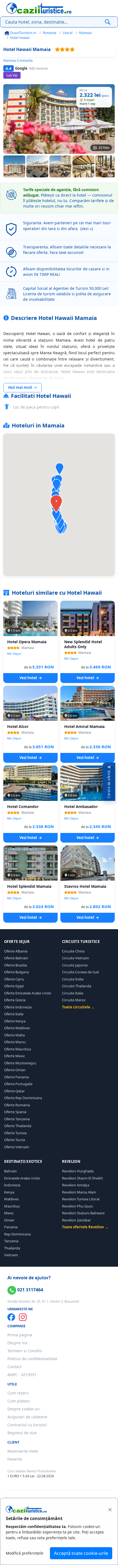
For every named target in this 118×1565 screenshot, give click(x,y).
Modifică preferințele (24, 1553)
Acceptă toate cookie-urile (81, 1553)
